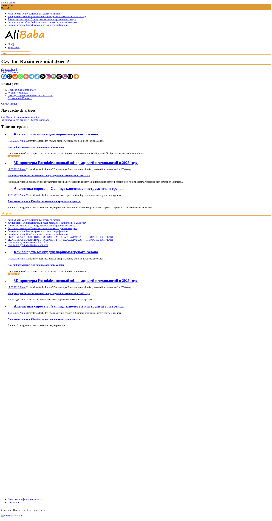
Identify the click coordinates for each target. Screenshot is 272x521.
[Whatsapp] (20, 76)
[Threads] (42, 76)
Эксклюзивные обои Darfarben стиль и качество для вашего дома (42, 22)
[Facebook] (4, 76)
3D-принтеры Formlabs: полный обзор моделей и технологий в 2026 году (47, 16)
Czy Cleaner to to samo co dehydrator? (20, 117)
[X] (9, 76)
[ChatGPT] (59, 76)
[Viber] (64, 76)
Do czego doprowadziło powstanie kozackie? (30, 95)
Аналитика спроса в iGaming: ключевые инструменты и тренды (42, 19)
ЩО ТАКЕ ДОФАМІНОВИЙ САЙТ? (28, 242)
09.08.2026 (14, 195)
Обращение (14, 502)
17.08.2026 (14, 141)
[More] (76, 76)
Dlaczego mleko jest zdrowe (22, 89)
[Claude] (26, 76)
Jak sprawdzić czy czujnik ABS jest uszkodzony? (25, 120)
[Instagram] (48, 76)
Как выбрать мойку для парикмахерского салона (34, 13)
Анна (16, 72)
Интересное (14, 156)
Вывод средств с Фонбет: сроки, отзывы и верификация (38, 234)
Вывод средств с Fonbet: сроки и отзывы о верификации (38, 25)
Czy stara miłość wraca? (20, 98)
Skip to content (8, 2)
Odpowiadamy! (9, 69)
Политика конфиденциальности (25, 499)
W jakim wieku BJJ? (18, 92)
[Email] (53, 76)
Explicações (14, 47)
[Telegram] (31, 76)
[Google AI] (70, 76)
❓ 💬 (11, 44)
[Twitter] (37, 76)
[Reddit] (15, 76)
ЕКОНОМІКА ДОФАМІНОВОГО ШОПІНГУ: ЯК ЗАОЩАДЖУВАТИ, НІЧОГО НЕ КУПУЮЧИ (60, 237)
